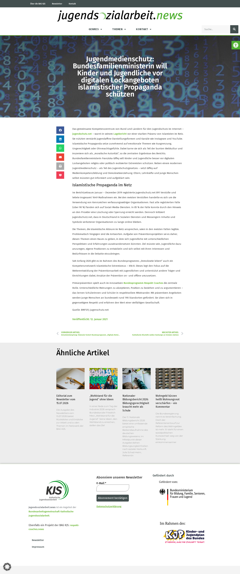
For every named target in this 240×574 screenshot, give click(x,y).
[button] (236, 45)
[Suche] (234, 29)
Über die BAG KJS (37, 4)
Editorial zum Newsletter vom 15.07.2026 (65, 399)
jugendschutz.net (82, 133)
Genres (94, 29)
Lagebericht (120, 133)
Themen (117, 29)
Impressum (38, 546)
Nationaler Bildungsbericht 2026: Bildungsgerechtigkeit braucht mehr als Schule (135, 403)
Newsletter (57, 4)
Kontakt (72, 4)
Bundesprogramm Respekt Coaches (143, 283)
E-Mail (101, 483)
